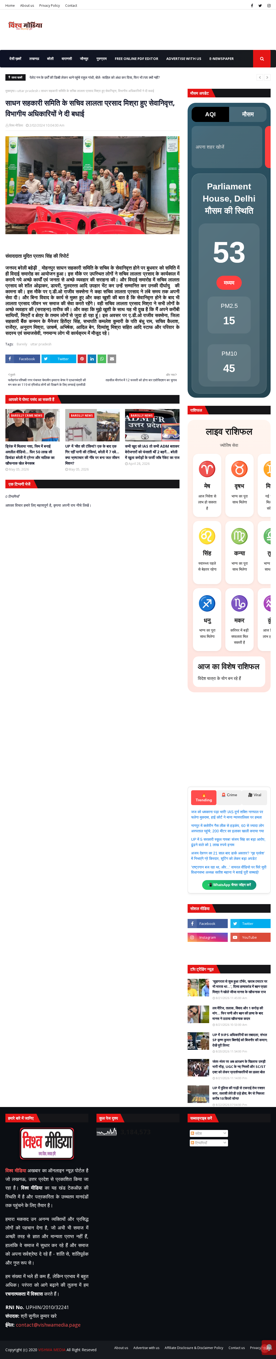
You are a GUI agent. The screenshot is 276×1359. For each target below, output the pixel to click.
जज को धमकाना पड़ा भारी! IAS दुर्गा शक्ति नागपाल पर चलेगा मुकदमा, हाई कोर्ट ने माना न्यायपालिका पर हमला (227, 814)
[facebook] (252, 5)
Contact (71, 5)
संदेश (198, 1133)
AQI (210, 114)
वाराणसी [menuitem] (67, 58)
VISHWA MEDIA (51, 1349)
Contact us (237, 1348)
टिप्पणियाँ (200, 1142)
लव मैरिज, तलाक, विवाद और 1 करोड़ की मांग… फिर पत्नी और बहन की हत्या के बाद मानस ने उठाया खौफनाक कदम (237, 1013)
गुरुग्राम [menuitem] (101, 58)
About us (27, 5)
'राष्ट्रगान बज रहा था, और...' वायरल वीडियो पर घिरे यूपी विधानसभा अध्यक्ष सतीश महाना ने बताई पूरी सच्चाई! (228, 870)
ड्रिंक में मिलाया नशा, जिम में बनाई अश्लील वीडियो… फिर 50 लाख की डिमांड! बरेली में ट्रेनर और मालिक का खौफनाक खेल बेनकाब (29, 455)
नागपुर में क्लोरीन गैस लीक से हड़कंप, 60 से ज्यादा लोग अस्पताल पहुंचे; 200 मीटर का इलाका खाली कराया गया (227, 828)
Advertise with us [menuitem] (183, 58)
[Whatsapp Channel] (250, 951)
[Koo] (208, 951)
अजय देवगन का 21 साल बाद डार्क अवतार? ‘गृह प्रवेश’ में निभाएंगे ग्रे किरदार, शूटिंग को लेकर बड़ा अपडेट (228, 856)
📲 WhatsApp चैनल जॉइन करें (229, 885)
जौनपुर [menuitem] (84, 58)
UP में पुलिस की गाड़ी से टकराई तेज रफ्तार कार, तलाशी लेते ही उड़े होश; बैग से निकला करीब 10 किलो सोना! (238, 1093)
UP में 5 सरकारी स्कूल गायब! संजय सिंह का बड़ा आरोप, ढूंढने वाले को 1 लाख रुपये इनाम (228, 842)
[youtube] (250, 937)
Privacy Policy (49, 5)
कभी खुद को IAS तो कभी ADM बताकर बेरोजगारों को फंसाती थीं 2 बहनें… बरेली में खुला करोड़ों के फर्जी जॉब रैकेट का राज (152, 452)
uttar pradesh (27, 91)
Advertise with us (146, 1348)
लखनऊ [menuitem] (34, 58)
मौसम (248, 114)
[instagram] (268, 5)
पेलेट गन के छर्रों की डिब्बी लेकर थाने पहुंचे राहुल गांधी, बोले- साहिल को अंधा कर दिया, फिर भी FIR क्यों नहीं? (95, 77)
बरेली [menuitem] (50, 58)
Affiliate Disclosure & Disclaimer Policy (194, 1348)
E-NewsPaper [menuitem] (221, 58)
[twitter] (260, 5)
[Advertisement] (229, 742)
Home (10, 5)
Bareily (22, 344)
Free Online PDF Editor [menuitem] (136, 58)
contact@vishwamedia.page (48, 1324)
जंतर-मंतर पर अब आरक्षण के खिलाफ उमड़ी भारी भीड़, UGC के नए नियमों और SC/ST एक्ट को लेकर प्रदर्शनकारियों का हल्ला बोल (239, 1066)
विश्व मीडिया (16, 125)
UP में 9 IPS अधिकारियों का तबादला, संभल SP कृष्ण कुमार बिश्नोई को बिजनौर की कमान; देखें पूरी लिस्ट (240, 1040)
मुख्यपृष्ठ (10, 91)
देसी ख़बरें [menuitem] (15, 58)
